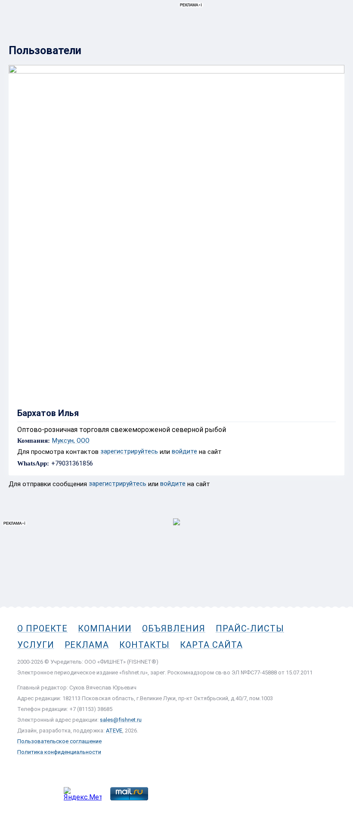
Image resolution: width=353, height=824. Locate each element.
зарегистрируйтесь (129, 451)
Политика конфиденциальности (59, 752)
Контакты (144, 644)
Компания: (33, 441)
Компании (104, 628)
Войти (335, 45)
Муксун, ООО (71, 441)
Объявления (173, 628)
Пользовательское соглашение (59, 741)
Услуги (35, 644)
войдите (184, 451)
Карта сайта (211, 644)
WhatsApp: (33, 463)
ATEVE (114, 730)
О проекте (42, 628)
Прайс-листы (250, 628)
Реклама (87, 644)
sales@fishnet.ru (121, 720)
